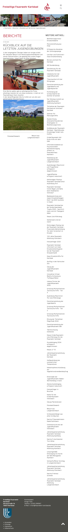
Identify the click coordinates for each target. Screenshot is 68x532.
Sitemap (7, 524)
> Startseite (7, 28)
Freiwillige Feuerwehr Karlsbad (20, 6)
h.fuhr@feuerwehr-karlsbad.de (41, 505)
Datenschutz (9, 528)
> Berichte (15, 28)
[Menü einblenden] (61, 5)
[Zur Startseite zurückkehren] (47, 4)
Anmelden (8, 522)
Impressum (8, 526)
